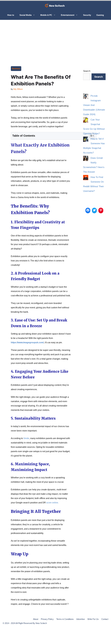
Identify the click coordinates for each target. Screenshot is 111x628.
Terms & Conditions (65, 619)
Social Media (25, 15)
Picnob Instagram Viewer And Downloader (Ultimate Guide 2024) (94, 105)
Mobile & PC (46, 15)
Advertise (80, 619)
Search (86, 71)
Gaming (100, 15)
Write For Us (93, 619)
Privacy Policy (47, 619)
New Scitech (41, 623)
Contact (104, 619)
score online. (52, 502)
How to (10, 15)
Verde (26, 438)
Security (87, 15)
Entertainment (67, 15)
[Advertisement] (55, 40)
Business (16, 69)
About (35, 619)
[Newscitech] (55, 5)
